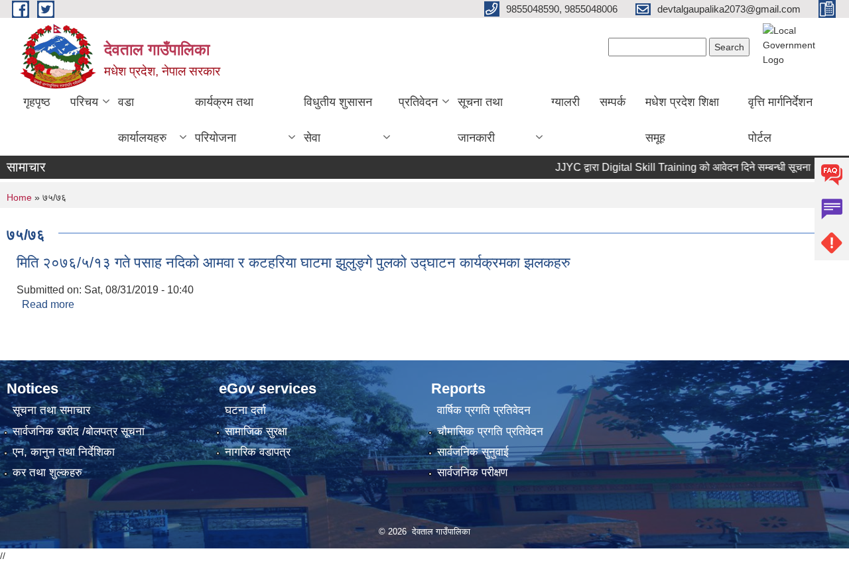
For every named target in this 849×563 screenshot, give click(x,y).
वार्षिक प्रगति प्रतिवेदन (484, 410)
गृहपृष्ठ (36, 102)
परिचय (84, 102)
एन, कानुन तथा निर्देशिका (64, 452)
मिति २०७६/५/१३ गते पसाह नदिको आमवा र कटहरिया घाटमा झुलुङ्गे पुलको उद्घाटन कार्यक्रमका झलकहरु (293, 262)
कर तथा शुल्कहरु (47, 472)
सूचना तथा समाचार (51, 410)
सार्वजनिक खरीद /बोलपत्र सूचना (79, 431)
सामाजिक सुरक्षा (256, 431)
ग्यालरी (565, 102)
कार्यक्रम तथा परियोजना (224, 119)
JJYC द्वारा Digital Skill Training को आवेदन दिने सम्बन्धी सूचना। (674, 167)
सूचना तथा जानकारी (480, 119)
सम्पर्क (612, 102)
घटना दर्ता (245, 410)
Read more (48, 304)
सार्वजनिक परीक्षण (472, 472)
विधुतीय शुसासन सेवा (338, 119)
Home (19, 197)
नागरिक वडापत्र (258, 452)
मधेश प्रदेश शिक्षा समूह (682, 119)
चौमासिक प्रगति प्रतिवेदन (490, 431)
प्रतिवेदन (418, 102)
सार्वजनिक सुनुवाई (473, 452)
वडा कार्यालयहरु (142, 119)
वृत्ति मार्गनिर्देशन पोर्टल (780, 119)
